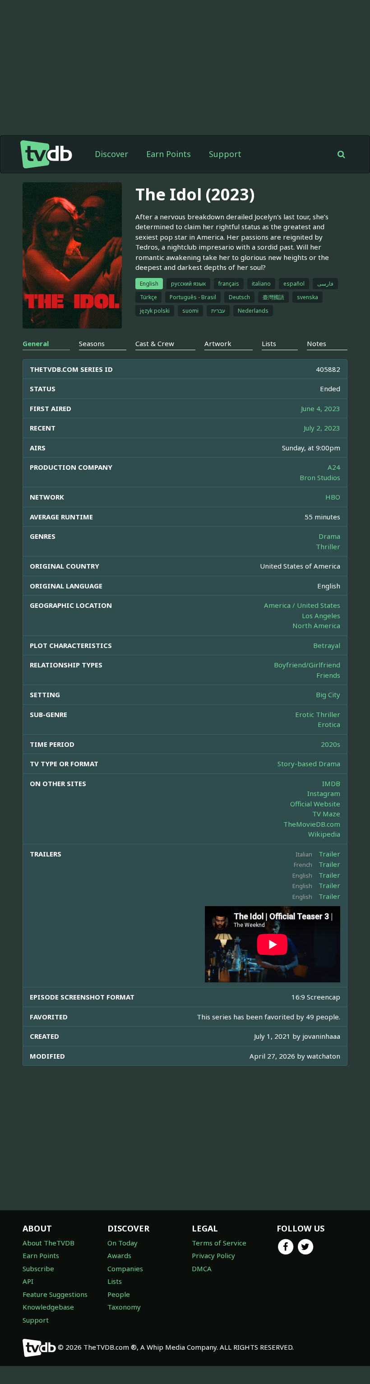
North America (316, 625)
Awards (119, 1255)
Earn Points (168, 153)
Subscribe (38, 1268)
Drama (329, 536)
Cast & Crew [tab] (154, 343)
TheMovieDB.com (311, 824)
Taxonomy (124, 1306)
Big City (328, 694)
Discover (111, 153)
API (28, 1281)
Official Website (315, 803)
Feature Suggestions (55, 1294)
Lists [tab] (269, 343)
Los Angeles (321, 615)
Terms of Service (219, 1242)
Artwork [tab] (217, 343)
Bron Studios (320, 477)
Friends (328, 675)
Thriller (328, 546)
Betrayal (326, 645)
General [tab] (36, 343)
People (118, 1294)
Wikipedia (324, 833)
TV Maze (326, 813)
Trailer (329, 853)
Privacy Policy (213, 1255)
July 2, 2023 (322, 427)
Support (225, 153)
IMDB (331, 783)
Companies (125, 1268)
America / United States (302, 605)
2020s (330, 744)
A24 (334, 467)
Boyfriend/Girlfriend (307, 664)
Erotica (329, 724)
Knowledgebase (48, 1306)
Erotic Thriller (317, 714)
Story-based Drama (309, 763)
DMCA (202, 1268)
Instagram (323, 793)
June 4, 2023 (320, 408)
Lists (114, 1281)
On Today (122, 1242)
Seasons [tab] (92, 343)
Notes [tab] (316, 343)
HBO (332, 496)
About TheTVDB (48, 1242)
